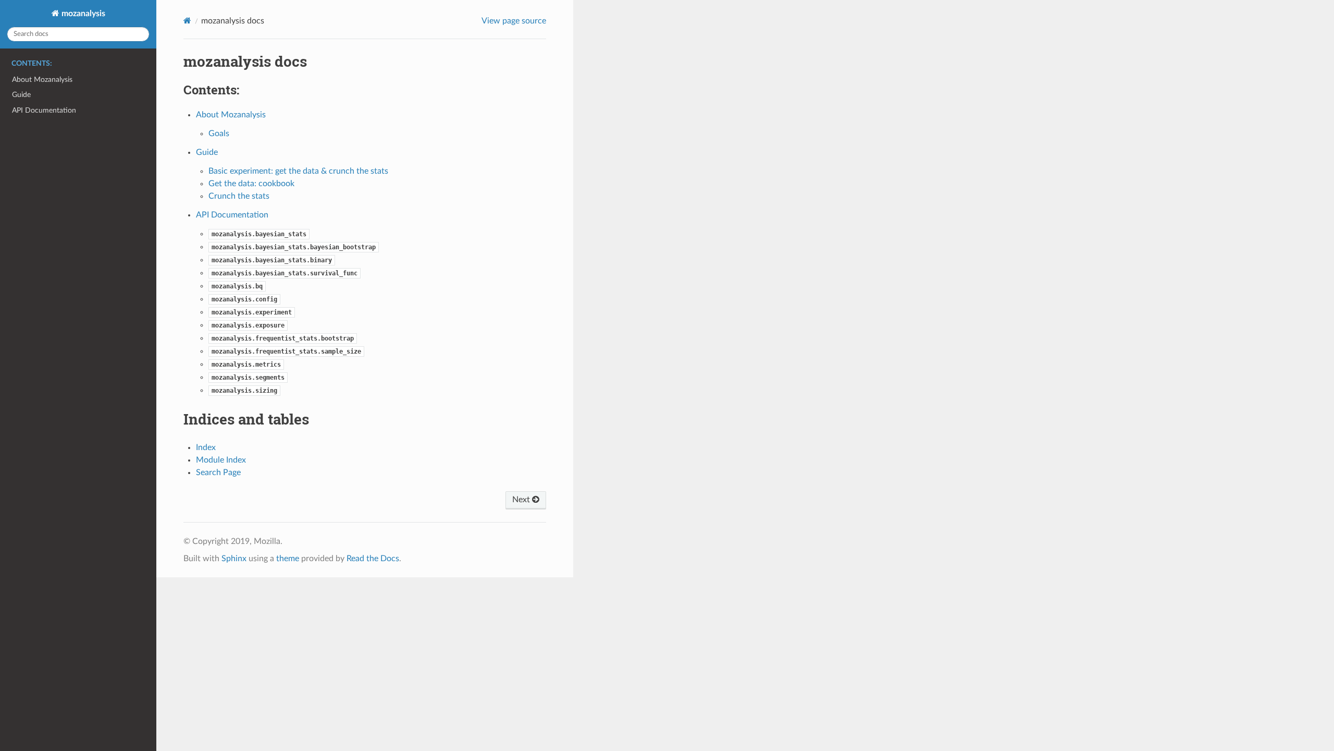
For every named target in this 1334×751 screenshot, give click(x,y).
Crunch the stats (238, 196)
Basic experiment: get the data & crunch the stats (298, 171)
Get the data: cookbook (251, 183)
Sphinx (233, 558)
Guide (21, 95)
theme (287, 558)
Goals (218, 133)
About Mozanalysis (42, 79)
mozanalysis (82, 13)
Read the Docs (373, 558)
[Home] (187, 20)
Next (522, 499)
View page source (513, 21)
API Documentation (44, 110)
